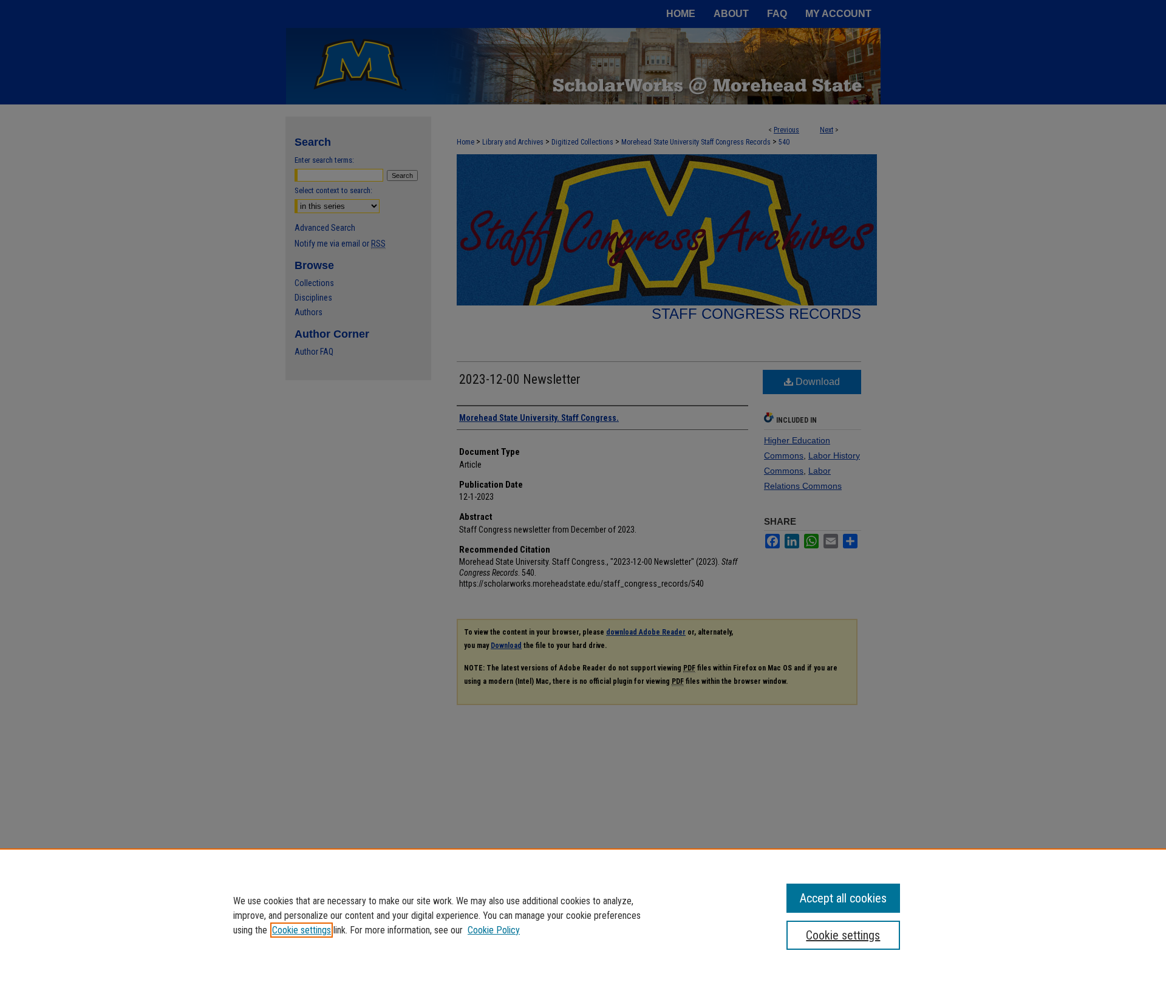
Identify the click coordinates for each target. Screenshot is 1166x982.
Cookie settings (301, 930)
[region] (583, 915)
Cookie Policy (494, 930)
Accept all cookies (843, 898)
